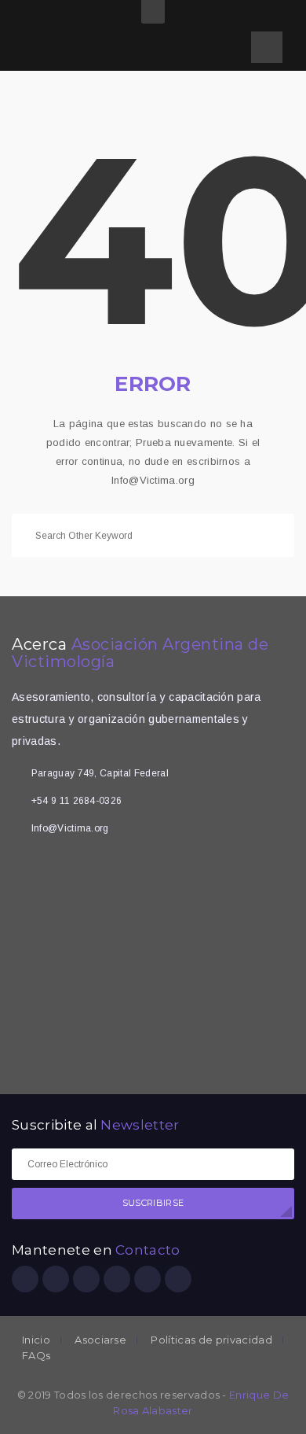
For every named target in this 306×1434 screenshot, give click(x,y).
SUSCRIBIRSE (153, 1202)
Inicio (36, 1340)
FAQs (36, 1355)
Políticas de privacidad (211, 1340)
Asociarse (100, 1340)
